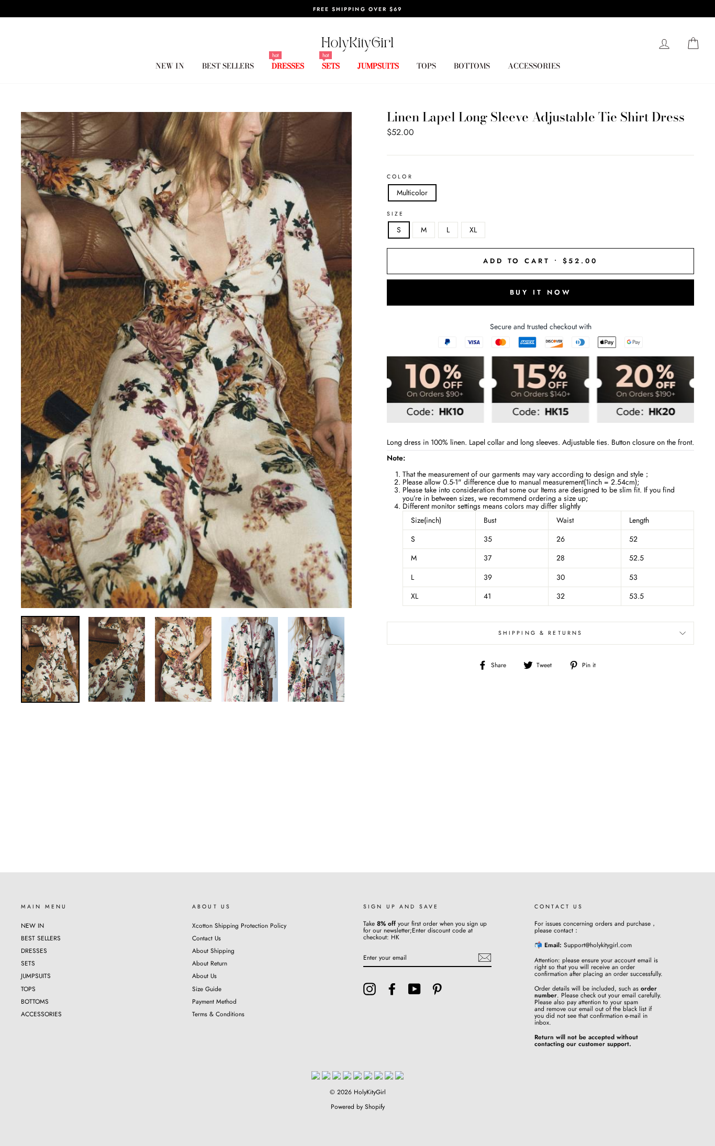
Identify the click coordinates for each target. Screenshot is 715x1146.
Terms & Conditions (218, 1013)
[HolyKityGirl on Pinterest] (437, 989)
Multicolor (412, 192)
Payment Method (214, 1001)
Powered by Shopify (358, 1106)
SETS (331, 66)
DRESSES (288, 66)
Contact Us (206, 938)
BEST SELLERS (228, 66)
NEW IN (169, 66)
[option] (357, 8)
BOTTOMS (472, 66)
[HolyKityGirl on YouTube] (414, 989)
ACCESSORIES (534, 66)
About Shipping (213, 950)
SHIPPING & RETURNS (540, 633)
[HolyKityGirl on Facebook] (392, 989)
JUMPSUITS (378, 66)
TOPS (426, 66)
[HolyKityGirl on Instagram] (369, 989)
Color (400, 177)
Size (396, 214)
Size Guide (206, 988)
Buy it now (541, 292)
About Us (204, 975)
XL (473, 229)
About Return (209, 963)
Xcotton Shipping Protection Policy (239, 925)
